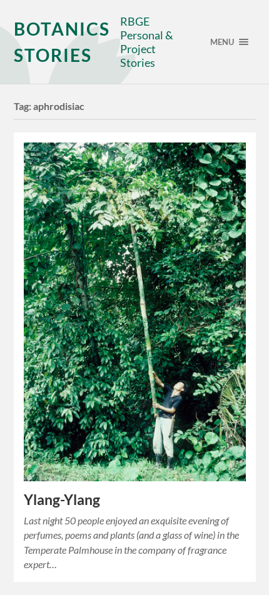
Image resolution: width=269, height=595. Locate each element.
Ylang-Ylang (62, 499)
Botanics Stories (62, 42)
